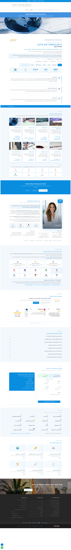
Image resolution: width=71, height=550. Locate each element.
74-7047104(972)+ (22, 500)
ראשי (56, 9)
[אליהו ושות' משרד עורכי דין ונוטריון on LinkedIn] (57, 526)
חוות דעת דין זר (48, 258)
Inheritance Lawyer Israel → (14, 433)
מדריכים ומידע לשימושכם (51, 9)
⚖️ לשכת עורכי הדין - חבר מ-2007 (57, 240)
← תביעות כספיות (31, 159)
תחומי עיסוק (45, 9)
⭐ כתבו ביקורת (36, 302)
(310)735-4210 (16, 513)
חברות (42, 503)
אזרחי (42, 505)
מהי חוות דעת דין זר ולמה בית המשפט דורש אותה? (36, 351)
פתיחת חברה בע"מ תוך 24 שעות (55, 505)
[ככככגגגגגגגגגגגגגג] (35, 25)
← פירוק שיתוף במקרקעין (57, 138)
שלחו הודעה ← (27, 190)
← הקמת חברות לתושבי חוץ (29, 284)
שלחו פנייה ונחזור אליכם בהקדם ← (49, 401)
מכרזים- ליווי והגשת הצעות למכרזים (54, 515)
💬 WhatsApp (35, 190)
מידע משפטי (40, 9)
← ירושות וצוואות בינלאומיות (46, 284)
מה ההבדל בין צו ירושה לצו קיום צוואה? (36, 345)
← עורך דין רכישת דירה (58, 136)
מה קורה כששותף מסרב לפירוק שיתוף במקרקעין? (36, 339)
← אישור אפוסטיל (45, 160)
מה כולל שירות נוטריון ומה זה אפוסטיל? (36, 348)
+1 (13, 513)
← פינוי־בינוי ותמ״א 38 (58, 139)
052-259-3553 (30, 380)
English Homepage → (27, 433)
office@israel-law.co (29, 383)
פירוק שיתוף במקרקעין (40, 508)
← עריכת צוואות (45, 137)
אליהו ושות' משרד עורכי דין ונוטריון (21, 5)
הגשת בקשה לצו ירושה (56, 512)
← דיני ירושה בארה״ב (31, 139)
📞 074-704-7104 (43, 190)
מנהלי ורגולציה (41, 512)
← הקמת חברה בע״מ (18, 136)
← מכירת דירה (59, 137)
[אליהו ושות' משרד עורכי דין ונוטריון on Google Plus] (55, 526)
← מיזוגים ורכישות (18, 137)
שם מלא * (59, 381)
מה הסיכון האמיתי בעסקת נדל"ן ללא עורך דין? (36, 336)
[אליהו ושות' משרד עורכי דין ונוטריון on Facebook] (54, 526)
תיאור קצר (58, 392)
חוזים (42, 500)
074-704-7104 (30, 378)
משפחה (42, 510)
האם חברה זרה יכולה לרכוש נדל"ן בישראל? (36, 357)
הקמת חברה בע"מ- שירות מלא (55, 503)
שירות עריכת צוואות (56, 510)
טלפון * (48, 381)
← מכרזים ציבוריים (18, 159)
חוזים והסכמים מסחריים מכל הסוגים (54, 500)
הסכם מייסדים (57, 508)
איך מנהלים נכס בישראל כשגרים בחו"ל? (36, 354)
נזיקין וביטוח (41, 515)
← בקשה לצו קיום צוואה (44, 139)
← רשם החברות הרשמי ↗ (17, 139)
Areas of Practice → (21, 433)
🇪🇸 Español (32, 9)
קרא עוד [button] (58, 317)
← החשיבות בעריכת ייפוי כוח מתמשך (56, 160)
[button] (25, 313)
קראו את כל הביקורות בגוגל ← (44, 302)
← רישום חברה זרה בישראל (17, 138)
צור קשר (36, 9)
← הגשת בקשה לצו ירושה (44, 138)
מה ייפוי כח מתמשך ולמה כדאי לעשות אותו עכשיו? (36, 342)
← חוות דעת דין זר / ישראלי (38, 284)
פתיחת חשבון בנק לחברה (55, 507)
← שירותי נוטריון (45, 159)
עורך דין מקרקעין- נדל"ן (40, 507)
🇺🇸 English (27, 9)
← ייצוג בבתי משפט (31, 160)
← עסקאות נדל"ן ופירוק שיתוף (56, 284)
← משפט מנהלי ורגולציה (17, 160)
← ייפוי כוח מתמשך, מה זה (57, 159)
